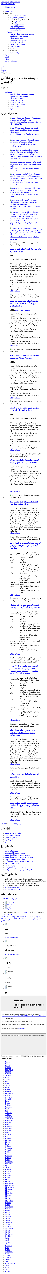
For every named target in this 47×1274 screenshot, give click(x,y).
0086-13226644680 (8, 4)
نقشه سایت (5, 914)
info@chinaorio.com (12, 887)
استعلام (17, 291)
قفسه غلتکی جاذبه (12, 851)
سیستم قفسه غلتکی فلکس (15, 853)
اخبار (7, 57)
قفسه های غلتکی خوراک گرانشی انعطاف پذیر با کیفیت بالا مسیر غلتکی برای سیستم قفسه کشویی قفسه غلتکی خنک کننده (24, 669)
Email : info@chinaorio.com (10, 2)
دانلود (7, 55)
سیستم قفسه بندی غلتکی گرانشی (22, 34)
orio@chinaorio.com (12, 889)
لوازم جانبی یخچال (16, 42)
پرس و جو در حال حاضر (9, 898)
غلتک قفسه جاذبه (22, 916)
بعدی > (18, 824)
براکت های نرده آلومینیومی (16, 918)
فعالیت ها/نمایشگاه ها (17, 28)
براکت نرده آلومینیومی (35, 918)
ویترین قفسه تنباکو (12, 863)
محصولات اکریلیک (16, 46)
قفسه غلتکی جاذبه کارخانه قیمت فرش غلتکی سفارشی (24, 502)
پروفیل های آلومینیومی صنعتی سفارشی (19, 870)
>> (15, 824)
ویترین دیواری (10, 865)
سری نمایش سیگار (16, 38)
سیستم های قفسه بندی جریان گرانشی (19, 857)
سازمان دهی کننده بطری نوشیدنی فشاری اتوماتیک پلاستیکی (24, 409)
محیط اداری (18, 21)
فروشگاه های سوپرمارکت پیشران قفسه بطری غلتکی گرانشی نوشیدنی (25, 606)
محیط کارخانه (19, 24)
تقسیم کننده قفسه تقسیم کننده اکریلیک (19, 867)
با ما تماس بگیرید (11, 61)
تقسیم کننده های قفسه (18, 40)
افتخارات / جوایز (15, 30)
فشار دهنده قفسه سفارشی (15, 859)
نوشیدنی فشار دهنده (22, 310)
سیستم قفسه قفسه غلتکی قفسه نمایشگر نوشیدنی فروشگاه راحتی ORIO (24, 805)
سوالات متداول (15, 52)
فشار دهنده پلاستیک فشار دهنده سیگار (19, 861)
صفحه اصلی (9, 11)
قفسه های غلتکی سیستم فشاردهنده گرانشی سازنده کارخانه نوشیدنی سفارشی (25, 545)
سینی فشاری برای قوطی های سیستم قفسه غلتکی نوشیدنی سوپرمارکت (22, 732)
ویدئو (7, 59)
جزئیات (12, 291)
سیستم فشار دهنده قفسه (19, 36)
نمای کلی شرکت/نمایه (18, 15)
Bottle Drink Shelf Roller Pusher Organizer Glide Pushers (24, 356)
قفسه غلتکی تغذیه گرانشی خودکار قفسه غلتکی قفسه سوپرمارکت (24, 461)
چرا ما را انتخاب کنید (17, 26)
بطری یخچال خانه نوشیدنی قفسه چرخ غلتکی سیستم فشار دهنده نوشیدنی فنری (24, 303)
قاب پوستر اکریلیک (35, 916)
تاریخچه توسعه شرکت (18, 17)
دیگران (12, 48)
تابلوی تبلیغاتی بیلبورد (17, 44)
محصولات (8, 32)
